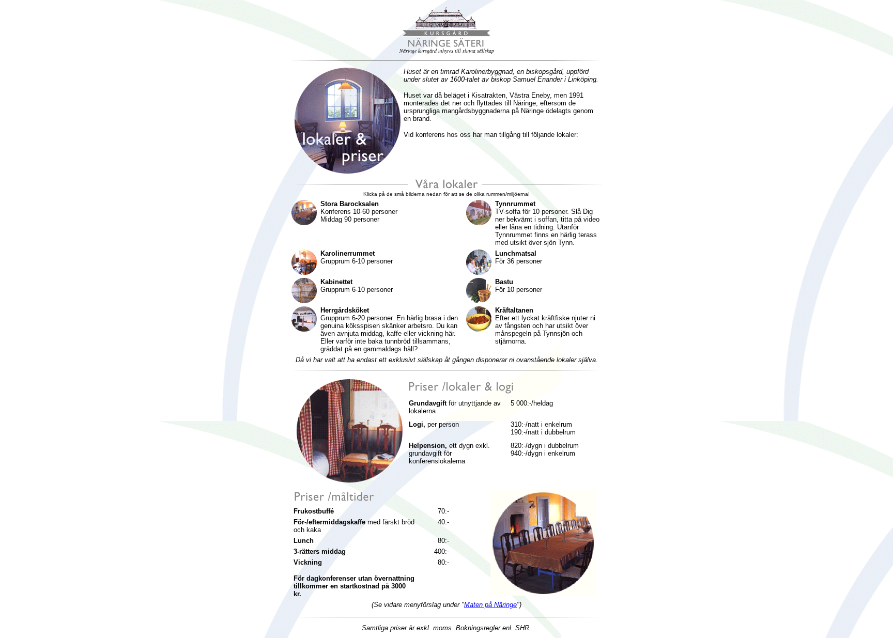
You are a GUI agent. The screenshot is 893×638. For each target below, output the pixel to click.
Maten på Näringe (490, 605)
